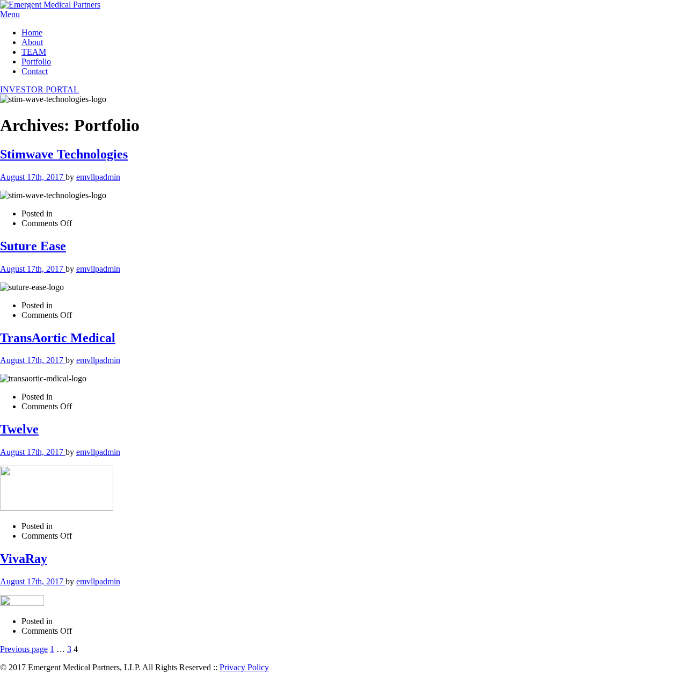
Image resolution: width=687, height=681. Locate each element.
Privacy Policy (244, 667)
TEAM (33, 51)
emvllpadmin (98, 177)
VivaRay (23, 559)
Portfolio (36, 61)
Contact (34, 71)
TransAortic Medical (57, 338)
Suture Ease (33, 246)
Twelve (19, 429)
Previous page (24, 649)
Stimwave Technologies (64, 154)
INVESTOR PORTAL (39, 89)
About (32, 42)
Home (31, 32)
